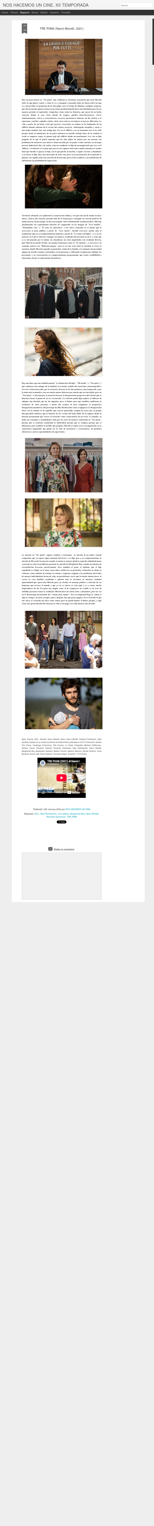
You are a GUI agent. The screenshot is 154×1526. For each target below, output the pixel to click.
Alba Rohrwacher (48, 813)
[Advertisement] (118, 71)
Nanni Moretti (92, 813)
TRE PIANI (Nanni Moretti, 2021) (62, 28)
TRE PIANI (72, 816)
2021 (36, 813)
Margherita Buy (77, 813)
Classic (5, 12)
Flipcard (14, 12)
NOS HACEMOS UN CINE (77, 809)
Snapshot (54, 12)
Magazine (24, 12)
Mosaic (35, 12)
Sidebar (44, 12)
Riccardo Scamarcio (56, 816)
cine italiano (63, 813)
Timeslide (65, 12)
